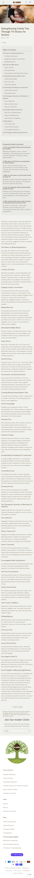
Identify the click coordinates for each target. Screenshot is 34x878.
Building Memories (10, 61)
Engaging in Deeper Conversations (14, 59)
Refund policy (26, 868)
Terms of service (17, 870)
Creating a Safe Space (11, 56)
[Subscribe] (29, 731)
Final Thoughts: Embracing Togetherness (15, 132)
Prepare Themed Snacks (11, 115)
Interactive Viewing (10, 84)
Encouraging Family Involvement (12, 109)
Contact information (18, 873)
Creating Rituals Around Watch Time (14, 76)
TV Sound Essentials (9, 829)
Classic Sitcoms (9, 67)
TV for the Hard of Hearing (10, 836)
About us (5, 807)
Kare (10, 867)
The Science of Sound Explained (12, 848)
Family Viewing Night (10, 79)
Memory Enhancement (11, 104)
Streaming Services (10, 93)
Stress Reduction (9, 101)
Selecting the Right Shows (11, 64)
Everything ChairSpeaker (10, 782)
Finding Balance (7, 121)
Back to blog (18, 707)
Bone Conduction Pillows (10, 789)
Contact (5, 803)
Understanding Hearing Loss (11, 844)
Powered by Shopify (16, 867)
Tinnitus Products (8, 778)
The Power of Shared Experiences (13, 53)
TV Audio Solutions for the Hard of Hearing (15, 785)
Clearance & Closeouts (9, 793)
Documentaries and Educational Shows (16, 73)
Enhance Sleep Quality (9, 821)
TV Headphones (7, 833)
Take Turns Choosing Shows (12, 112)
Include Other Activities (11, 126)
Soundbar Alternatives (9, 774)
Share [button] (4, 42)
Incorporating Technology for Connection (15, 87)
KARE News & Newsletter (10, 840)
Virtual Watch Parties (10, 90)
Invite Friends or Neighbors (12, 118)
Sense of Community (10, 106)
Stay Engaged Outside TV (12, 129)
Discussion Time (9, 81)
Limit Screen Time (9, 124)
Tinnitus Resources (8, 825)
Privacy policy (8, 870)
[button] (3, 2)
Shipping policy (26, 870)
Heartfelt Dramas (9, 70)
